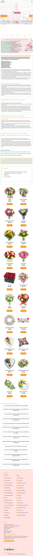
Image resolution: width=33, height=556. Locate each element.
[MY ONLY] (10, 299)
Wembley (17, 151)
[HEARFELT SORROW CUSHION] (23, 342)
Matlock (25, 151)
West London (20, 478)
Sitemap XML (6, 552)
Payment (6, 515)
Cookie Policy (7, 507)
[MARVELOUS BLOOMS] (23, 278)
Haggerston (3, 151)
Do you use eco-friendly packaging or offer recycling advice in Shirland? (16, 450)
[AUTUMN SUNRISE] (23, 235)
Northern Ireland (8, 500)
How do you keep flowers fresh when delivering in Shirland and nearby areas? (16, 414)
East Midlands (7, 487)
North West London (9, 485)
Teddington (14, 155)
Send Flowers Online (9, 502)
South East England (21, 492)
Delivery (6, 510)
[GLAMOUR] (10, 192)
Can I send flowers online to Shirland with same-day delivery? (16, 405)
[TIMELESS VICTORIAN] (23, 192)
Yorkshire (19, 495)
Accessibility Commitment (23, 505)
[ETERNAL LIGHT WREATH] (23, 384)
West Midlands (20, 487)
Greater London (21, 485)
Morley (2, 155)
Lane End (2, 153)
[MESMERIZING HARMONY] (10, 214)
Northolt (28, 151)
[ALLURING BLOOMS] (10, 256)
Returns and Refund (21, 515)
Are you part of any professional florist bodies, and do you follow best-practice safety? (16, 465)
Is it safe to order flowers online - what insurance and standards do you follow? (16, 432)
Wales (6, 497)
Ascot (11, 151)
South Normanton (13, 153)
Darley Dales (7, 151)
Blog (16, 7)
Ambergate (22, 151)
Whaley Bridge (19, 155)
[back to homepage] (3, 1)
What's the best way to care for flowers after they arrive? (16, 446)
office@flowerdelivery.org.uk (10, 533)
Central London (8, 478)
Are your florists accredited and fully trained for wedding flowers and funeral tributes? (16, 419)
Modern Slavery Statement (23, 512)
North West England (9, 492)
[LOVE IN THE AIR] (23, 256)
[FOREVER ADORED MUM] (23, 320)
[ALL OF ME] (10, 278)
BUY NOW (9, 225)
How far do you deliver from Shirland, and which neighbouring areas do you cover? (16, 437)
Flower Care (20, 510)
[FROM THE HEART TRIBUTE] (10, 363)
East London (20, 480)
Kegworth (29, 153)
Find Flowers (31, 16)
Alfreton (18, 153)
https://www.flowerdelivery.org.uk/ (11, 534)
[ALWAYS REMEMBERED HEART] (10, 342)
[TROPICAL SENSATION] (10, 235)
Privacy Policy (20, 502)
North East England (21, 490)
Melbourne (14, 151)
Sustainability (7, 517)
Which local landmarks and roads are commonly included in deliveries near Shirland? (16, 442)
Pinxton (25, 153)
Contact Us (16, 9)
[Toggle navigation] (31, 1)
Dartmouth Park (7, 153)
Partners (10, 552)
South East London (8, 483)
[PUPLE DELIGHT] (23, 214)
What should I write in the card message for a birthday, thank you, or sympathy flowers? (16, 428)
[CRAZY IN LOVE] (23, 299)
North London (7, 480)
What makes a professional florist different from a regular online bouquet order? (16, 410)
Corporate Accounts (21, 507)
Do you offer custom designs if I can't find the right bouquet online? (16, 423)
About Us (16, 5)
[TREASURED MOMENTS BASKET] (23, 363)
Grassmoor (5, 155)
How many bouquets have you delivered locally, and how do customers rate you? (16, 455)
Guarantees (7, 512)
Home (16, 3)
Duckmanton (10, 155)
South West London (21, 483)
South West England (9, 495)
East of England (8, 490)
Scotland (19, 497)
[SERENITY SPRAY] (10, 384)
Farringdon (22, 153)
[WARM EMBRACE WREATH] (10, 320)
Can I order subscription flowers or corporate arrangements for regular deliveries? (16, 460)
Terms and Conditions (9, 505)
